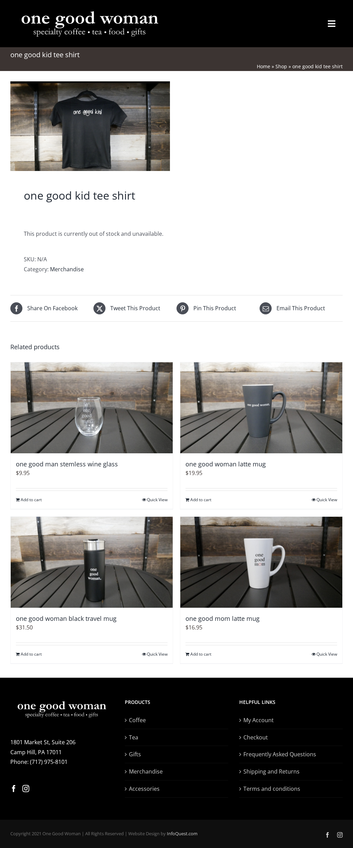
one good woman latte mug (225, 464)
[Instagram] (25, 788)
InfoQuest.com (182, 833)
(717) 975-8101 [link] (49, 762)
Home (263, 66)
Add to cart (31, 500)
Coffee (137, 720)
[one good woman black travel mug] (92, 562)
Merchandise (67, 269)
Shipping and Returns (271, 771)
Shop (281, 66)
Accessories (144, 789)
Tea (133, 737)
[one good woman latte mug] (261, 407)
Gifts (135, 754)
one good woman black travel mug (66, 618)
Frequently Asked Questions (279, 754)
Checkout (255, 737)
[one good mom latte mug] (261, 562)
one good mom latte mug (222, 618)
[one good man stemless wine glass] (92, 407)
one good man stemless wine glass (67, 464)
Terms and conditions (271, 789)
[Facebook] (13, 788)
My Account (258, 720)
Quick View (157, 500)
